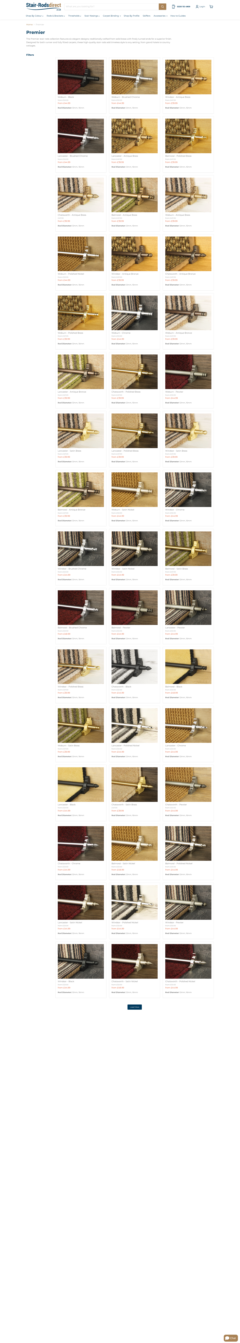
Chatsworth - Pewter (176, 804)
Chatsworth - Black (121, 686)
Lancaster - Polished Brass (125, 450)
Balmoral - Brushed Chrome (72, 627)
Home (29, 24)
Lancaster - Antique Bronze (72, 391)
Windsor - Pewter (174, 922)
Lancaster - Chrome (175, 745)
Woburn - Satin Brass (68, 745)
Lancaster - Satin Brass (69, 450)
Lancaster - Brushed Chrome (73, 156)
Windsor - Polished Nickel (125, 922)
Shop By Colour (34, 15)
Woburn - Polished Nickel (71, 274)
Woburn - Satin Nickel (123, 509)
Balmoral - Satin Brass (176, 568)
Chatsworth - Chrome (69, 863)
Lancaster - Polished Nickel (125, 745)
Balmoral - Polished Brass (178, 156)
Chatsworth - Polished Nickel (180, 981)
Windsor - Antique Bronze (125, 274)
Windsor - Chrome (174, 509)
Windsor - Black (66, 981)
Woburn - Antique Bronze (178, 333)
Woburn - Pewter (174, 391)
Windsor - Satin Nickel (123, 568)
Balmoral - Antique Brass (124, 215)
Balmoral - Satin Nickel (123, 863)
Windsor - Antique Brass (177, 97)
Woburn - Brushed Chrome (126, 97)
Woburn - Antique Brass (177, 215)
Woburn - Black (66, 97)
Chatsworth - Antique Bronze (180, 274)
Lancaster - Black (67, 804)
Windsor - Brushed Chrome (72, 568)
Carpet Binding (111, 15)
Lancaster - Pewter (175, 627)
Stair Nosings (91, 15)
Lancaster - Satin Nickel (70, 922)
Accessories (160, 15)
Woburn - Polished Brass (70, 333)
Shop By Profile (131, 15)
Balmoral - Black (173, 686)
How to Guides (178, 15)
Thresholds (74, 15)
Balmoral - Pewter (121, 627)
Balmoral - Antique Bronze (71, 509)
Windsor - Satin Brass (176, 450)
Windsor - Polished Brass (70, 686)
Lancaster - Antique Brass (125, 156)
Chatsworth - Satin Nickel (125, 981)
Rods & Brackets (55, 15)
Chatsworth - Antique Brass (72, 215)
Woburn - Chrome (121, 333)
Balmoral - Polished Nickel (178, 863)
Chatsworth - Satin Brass (124, 804)
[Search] (162, 6)
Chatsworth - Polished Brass (126, 391)
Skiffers (146, 15)
